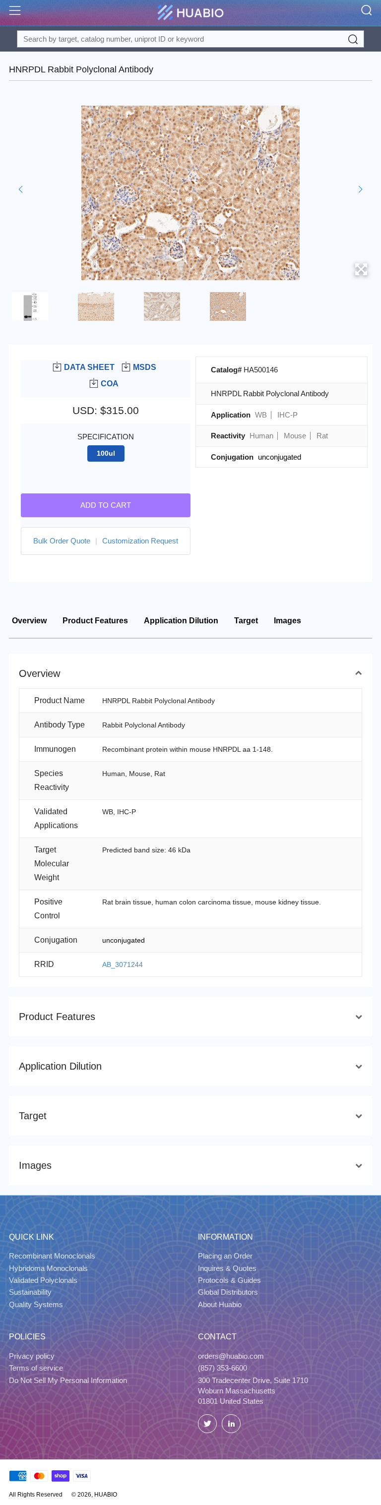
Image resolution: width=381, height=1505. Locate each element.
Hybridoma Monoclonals (48, 1268)
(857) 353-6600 (222, 1368)
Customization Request (140, 541)
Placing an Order (225, 1256)
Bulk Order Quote (61, 541)
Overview (29, 620)
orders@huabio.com (231, 1356)
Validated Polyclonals (43, 1280)
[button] (20, 189)
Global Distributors (228, 1292)
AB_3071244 (122, 964)
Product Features (95, 620)
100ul (106, 453)
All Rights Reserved (36, 1494)
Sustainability (30, 1292)
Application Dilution (181, 620)
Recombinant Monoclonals (52, 1256)
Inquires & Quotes (227, 1268)
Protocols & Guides (229, 1280)
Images (287, 620)
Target (246, 620)
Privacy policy (32, 1356)
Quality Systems (36, 1304)
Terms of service (36, 1368)
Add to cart (105, 505)
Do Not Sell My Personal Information (68, 1380)
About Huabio (220, 1304)
